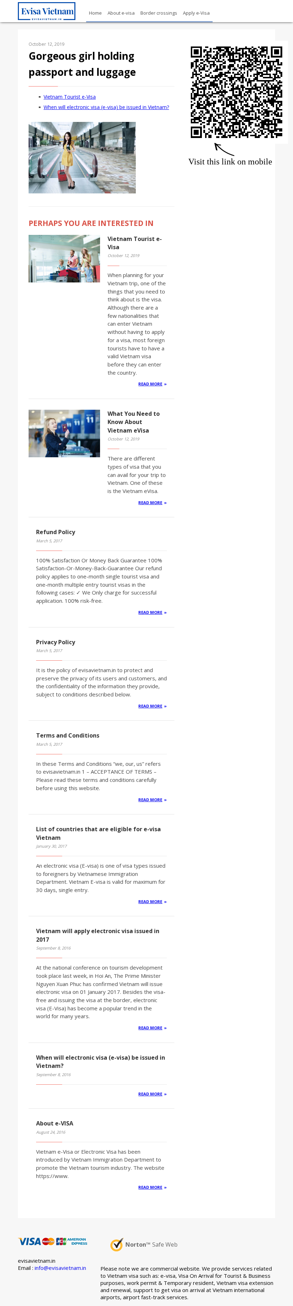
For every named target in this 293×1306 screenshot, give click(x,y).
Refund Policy (55, 532)
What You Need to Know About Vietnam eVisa (134, 422)
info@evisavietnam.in (60, 1267)
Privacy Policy (55, 642)
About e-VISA (54, 1123)
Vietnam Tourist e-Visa (70, 96)
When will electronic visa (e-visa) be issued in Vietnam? (106, 107)
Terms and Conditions (67, 735)
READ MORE (150, 383)
